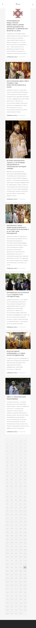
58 (20, 479)
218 (20, 592)
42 (16, 468)
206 (11, 585)
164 (25, 553)
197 (16, 578)
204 (25, 581)
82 (16, 497)
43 (20, 468)
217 (16, 592)
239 (25, 606)
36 (12, 465)
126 (11, 528)
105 (7, 514)
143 (20, 539)
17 (16, 451)
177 (16, 564)
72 (16, 490)
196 (11, 578)
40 (7, 468)
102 (16, 511)
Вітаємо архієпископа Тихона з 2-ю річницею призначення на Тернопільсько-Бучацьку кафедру (16, 164)
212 (16, 588)
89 (25, 500)
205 (7, 585)
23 (20, 454)
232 (16, 603)
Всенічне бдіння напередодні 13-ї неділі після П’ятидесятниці (16, 353)
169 (25, 557)
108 (20, 514)
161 (12, 553)
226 (11, 599)
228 (20, 599)
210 (7, 588)
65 (7, 486)
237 (16, 606)
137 (16, 535)
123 (20, 525)
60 (7, 482)
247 (16, 613)
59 (25, 479)
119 (25, 521)
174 (25, 560)
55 (7, 479)
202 (16, 581)
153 (20, 546)
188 (20, 571)
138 (20, 535)
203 (20, 581)
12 (16, 447)
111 (12, 518)
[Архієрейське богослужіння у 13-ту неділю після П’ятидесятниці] (18, 281)
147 (16, 542)
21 (11, 454)
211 (12, 588)
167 (16, 557)
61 (11, 482)
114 (25, 518)
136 (11, 535)
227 (16, 599)
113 (20, 518)
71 (11, 490)
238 (20, 606)
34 (25, 461)
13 (20, 447)
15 (7, 451)
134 (25, 532)
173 (20, 560)
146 (11, 542)
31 (11, 461)
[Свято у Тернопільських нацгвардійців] (18, 386)
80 (7, 497)
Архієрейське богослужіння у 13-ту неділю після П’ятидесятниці (18, 294)
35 (7, 465)
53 (20, 475)
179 (25, 564)
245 (7, 613)
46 (12, 472)
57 (16, 479)
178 (20, 564)
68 (20, 486)
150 (7, 546)
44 (25, 468)
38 (20, 465)
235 (7, 606)
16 (11, 451)
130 (7, 532)
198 (20, 578)
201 (11, 581)
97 (16, 507)
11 (11, 447)
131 (12, 532)
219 (25, 592)
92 (16, 504)
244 (25, 610)
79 (25, 493)
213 (20, 588)
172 (16, 560)
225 (7, 599)
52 (16, 475)
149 (25, 542)
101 (12, 511)
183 (20, 567)
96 (12, 507)
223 (20, 595)
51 (11, 475)
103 (20, 511)
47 (16, 472)
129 (25, 528)
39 (25, 465)
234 (25, 603)
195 (7, 578)
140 (7, 539)
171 (12, 560)
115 (7, 521)
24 (25, 454)
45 (7, 472)
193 (20, 574)
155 (7, 550)
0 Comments (22, 57)
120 (7, 525)
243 (20, 610)
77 (16, 493)
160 (7, 553)
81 (11, 497)
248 (20, 613)
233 (20, 603)
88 (20, 500)
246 (11, 613)
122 (16, 525)
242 (16, 610)
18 (20, 451)
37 (16, 465)
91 (11, 504)
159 (25, 550)
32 (16, 461)
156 (11, 550)
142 (16, 539)
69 (25, 486)
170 (7, 560)
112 (16, 518)
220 (7, 595)
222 (16, 595)
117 (16, 521)
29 (25, 458)
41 (11, 468)
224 (25, 595)
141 (12, 539)
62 (16, 482)
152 (16, 546)
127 (16, 528)
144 (25, 539)
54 (25, 475)
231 (12, 603)
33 (20, 461)
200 (7, 581)
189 (25, 571)
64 (25, 482)
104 (25, 511)
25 (7, 458)
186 (11, 571)
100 (7, 511)
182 (16, 567)
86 (12, 500)
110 (7, 518)
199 (25, 578)
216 (11, 592)
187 (16, 571)
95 (7, 507)
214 (25, 588)
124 (25, 525)
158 (20, 550)
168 (20, 557)
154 (25, 546)
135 (7, 535)
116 (12, 521)
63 (20, 482)
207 (16, 585)
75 (7, 493)
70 (7, 490)
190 (7, 574)
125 (7, 528)
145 (7, 542)
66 (12, 486)
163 (20, 553)
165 (7, 557)
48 (20, 472)
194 (25, 574)
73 (20, 490)
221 (12, 595)
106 (11, 514)
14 (25, 447)
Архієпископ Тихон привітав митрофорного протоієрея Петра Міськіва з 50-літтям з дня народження (18, 229)
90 (7, 504)
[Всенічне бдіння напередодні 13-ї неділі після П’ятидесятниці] (18, 340)
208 (20, 585)
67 (16, 486)
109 (25, 514)
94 (25, 504)
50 (7, 475)
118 (20, 521)
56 (12, 479)
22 (16, 454)
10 (7, 447)
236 (11, 606)
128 (20, 528)
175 (7, 564)
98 (20, 507)
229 (25, 599)
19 (25, 451)
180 (7, 567)
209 (25, 585)
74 (25, 490)
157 (16, 550)
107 (16, 514)
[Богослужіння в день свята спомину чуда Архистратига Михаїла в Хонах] (18, 70)
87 (16, 500)
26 (11, 458)
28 (20, 458)
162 (16, 553)
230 (7, 603)
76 (12, 493)
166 (11, 557)
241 (11, 610)
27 (16, 458)
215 (7, 592)
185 (7, 571)
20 (7, 454)
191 (12, 574)
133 (20, 532)
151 (12, 546)
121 (12, 525)
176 (11, 564)
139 (25, 535)
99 (25, 507)
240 (7, 610)
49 (25, 472)
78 (20, 493)
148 (20, 542)
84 (25, 497)
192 (16, 574)
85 (7, 500)
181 (12, 567)
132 (16, 532)
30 (7, 461)
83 (20, 497)
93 (20, 504)
